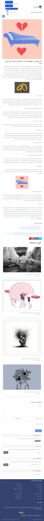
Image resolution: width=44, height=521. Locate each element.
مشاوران (40, 489)
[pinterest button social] (15, 519)
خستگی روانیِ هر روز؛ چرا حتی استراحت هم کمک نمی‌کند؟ (30, 227)
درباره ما (20, 491)
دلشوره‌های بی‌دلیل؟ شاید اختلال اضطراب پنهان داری (31, 229)
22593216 (9, 2)
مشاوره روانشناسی (19, 484)
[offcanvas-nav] (3, 16)
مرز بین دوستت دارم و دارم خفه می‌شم (33, 226)
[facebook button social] (2, 519)
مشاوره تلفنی (11, 8)
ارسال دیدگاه (38, 430)
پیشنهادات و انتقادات (18, 498)
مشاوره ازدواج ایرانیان (32, 195)
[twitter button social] (6, 519)
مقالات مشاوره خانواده (23, 233)
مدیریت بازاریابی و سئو (18, 493)
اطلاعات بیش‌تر (37, 441)
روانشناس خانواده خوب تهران (10, 72)
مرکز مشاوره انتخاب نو (36, 12)
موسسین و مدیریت (38, 493)
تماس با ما (40, 498)
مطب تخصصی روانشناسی (26, 217)
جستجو (5, 452)
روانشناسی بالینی (39, 486)
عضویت (5, 464)
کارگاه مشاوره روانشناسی (17, 489)
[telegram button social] (4, 519)
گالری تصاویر (39, 496)
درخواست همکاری (19, 496)
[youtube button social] (13, 519)
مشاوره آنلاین (19, 486)
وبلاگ (17, 233)
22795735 (9, 5)
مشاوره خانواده (39, 484)
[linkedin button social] (11, 519)
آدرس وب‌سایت (39, 424)
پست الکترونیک (18, 418)
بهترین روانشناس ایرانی (34, 146)
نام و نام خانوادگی (38, 418)
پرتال (34, 519)
